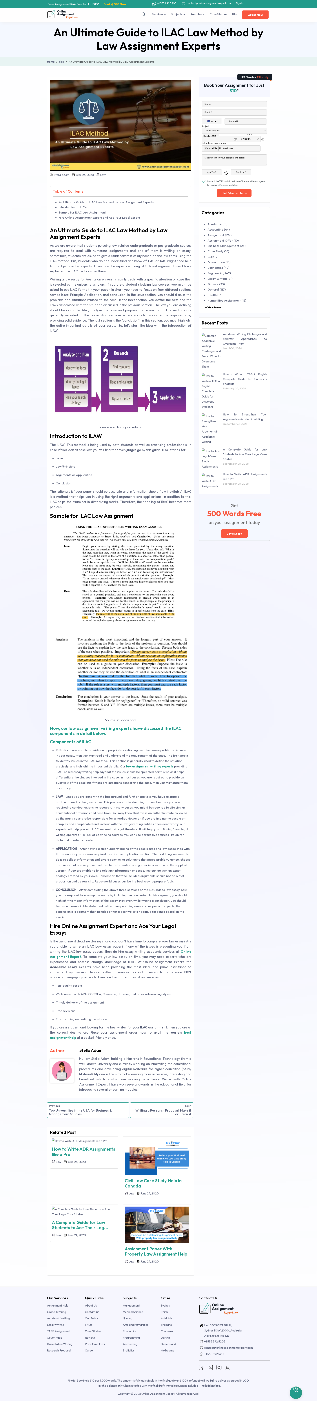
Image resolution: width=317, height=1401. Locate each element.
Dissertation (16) (218, 262)
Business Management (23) (226, 246)
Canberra (167, 1331)
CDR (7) (212, 257)
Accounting (130, 1344)
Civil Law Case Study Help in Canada (153, 1183)
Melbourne (167, 1350)
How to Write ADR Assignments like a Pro (83, 1151)
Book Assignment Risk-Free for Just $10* (87, 4)
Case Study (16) (218, 251)
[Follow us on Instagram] (219, 1367)
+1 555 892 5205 (166, 3)
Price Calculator (95, 1344)
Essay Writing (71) (219, 278)
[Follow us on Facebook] (202, 1367)
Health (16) (214, 295)
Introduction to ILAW (73, 207)
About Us (91, 1305)
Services (158, 14)
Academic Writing (58, 1318)
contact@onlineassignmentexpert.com (209, 3)
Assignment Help (57, 1305)
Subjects (177, 14)
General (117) (216, 289)
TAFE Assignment (58, 1331)
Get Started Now (234, 193)
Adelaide (166, 1318)
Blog (235, 14)
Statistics (128, 1350)
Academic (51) (217, 224)
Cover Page (54, 1337)
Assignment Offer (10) (223, 240)
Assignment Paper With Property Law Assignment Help (156, 1251)
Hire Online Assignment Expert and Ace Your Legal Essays (100, 217)
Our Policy (91, 1318)
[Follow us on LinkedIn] (227, 1367)
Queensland (168, 1344)
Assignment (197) (219, 235)
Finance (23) (216, 284)
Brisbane (166, 1325)
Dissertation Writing (59, 1344)
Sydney (165, 1305)
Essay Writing (55, 1325)
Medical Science (133, 1312)
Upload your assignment (214, 143)
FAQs (88, 1325)
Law (103, 175)
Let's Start (234, 533)
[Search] (144, 14)
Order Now (255, 15)
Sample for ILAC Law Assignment (82, 212)
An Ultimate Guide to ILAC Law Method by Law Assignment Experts (106, 202)
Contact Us (92, 1312)
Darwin (165, 1337)
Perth (164, 1312)
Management (131, 1305)
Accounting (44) (218, 229)
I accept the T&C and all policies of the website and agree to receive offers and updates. (236, 181)
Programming (131, 1337)
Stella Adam (61, 175)
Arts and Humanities (135, 1325)
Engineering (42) (219, 273)
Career (89, 1350)
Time (249, 134)
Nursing (127, 1318)
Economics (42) (218, 267)
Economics (129, 1331)
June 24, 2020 (84, 175)
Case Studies (218, 14)
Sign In (239, 3)
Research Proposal (59, 1350)
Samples (196, 14)
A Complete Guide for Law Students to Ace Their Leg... (80, 1225)
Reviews (90, 1337)
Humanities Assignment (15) (226, 300)
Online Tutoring (56, 1312)
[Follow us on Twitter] (210, 1367)
